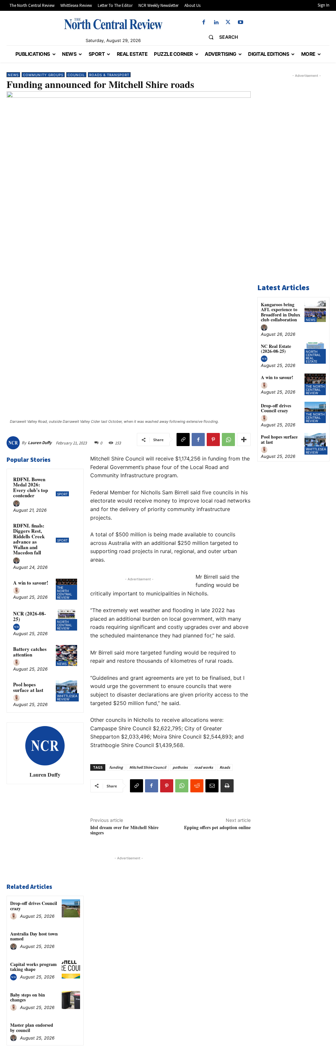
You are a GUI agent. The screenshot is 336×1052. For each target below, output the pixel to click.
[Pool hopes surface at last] (66, 690)
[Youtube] (240, 22)
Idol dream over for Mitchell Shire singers (124, 830)
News (13, 75)
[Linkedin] (216, 22)
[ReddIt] (196, 785)
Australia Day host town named (34, 936)
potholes (180, 767)
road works (203, 767)
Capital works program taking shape (33, 967)
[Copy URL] (183, 439)
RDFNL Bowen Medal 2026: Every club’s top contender (30, 487)
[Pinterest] (213, 439)
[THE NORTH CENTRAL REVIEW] (113, 23)
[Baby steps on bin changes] (71, 1000)
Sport (62, 494)
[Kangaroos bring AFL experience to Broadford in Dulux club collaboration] (315, 311)
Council (76, 75)
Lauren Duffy (40, 442)
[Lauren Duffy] (14, 442)
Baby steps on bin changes (27, 997)
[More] (244, 439)
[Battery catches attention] (66, 655)
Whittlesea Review (67, 697)
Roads (225, 767)
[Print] (227, 785)
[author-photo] (17, 503)
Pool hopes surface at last (28, 687)
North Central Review (64, 625)
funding (116, 767)
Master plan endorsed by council (31, 1027)
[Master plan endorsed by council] (71, 1030)
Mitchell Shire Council (147, 767)
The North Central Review (64, 592)
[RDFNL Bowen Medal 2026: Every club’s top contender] (66, 485)
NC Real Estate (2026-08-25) (276, 348)
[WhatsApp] (228, 439)
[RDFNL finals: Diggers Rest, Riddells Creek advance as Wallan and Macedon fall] (66, 532)
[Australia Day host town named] (71, 939)
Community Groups (43, 75)
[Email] (212, 785)
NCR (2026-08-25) (29, 616)
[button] (220, 37)
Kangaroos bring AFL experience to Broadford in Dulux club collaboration (280, 312)
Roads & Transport (109, 75)
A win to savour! (30, 582)
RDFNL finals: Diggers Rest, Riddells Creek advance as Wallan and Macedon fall (29, 539)
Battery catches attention (30, 651)
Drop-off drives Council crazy (33, 906)
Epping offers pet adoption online (217, 827)
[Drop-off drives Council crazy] (71, 908)
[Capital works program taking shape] (71, 969)
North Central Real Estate (313, 356)
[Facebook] (203, 22)
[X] (228, 22)
